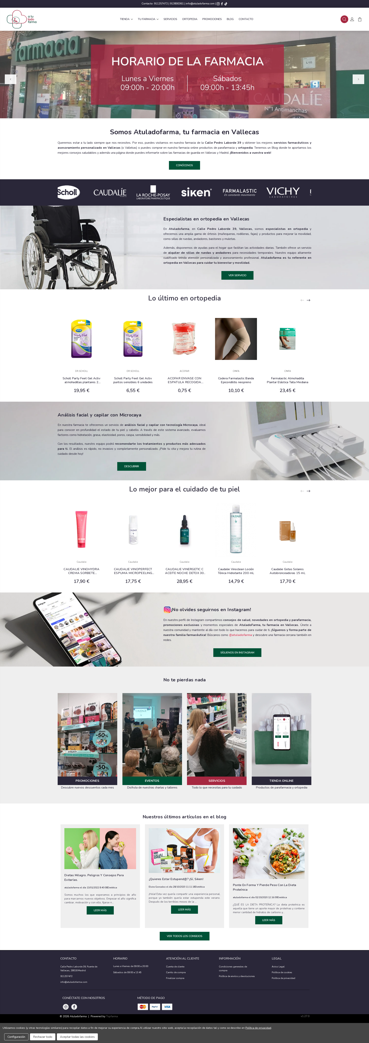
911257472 (161, 3)
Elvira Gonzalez (157, 886)
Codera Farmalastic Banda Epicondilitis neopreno (236, 380)
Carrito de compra (176, 972)
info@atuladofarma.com (200, 3)
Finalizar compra (175, 978)
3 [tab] (184, 113)
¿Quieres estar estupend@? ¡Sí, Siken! (176, 879)
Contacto (246, 19)
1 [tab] (176, 113)
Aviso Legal (278, 966)
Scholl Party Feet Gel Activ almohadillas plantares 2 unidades (81, 380)
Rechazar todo (42, 1037)
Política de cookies (282, 972)
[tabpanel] (184, 74)
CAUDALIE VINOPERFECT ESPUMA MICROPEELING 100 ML (133, 571)
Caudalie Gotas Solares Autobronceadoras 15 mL (287, 571)
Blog (230, 19)
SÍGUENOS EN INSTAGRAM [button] (237, 652)
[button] (344, 19)
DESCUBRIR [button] (131, 466)
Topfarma (112, 1016)
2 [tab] (180, 113)
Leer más (100, 910)
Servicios (170, 19)
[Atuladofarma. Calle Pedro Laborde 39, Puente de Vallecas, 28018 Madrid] (21, 19)
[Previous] (10, 79)
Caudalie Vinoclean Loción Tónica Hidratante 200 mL (236, 571)
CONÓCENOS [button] (184, 165)
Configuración (16, 1037)
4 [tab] (187, 113)
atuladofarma (71, 887)
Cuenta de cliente (175, 966)
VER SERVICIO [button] (237, 275)
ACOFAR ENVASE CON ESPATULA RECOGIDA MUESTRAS (184, 380)
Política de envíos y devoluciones (237, 976)
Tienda (125, 19)
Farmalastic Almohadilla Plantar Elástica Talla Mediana (287, 380)
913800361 (177, 3)
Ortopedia (189, 19)
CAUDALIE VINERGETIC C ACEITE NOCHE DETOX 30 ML (184, 571)
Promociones (212, 19)
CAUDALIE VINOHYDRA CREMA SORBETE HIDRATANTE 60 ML (81, 571)
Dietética (112, 887)
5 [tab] (191, 113)
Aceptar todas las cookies (77, 1037)
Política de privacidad (283, 978)
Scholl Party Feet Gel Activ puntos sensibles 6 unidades (133, 380)
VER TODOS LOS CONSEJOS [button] (184, 936)
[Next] (358, 79)
